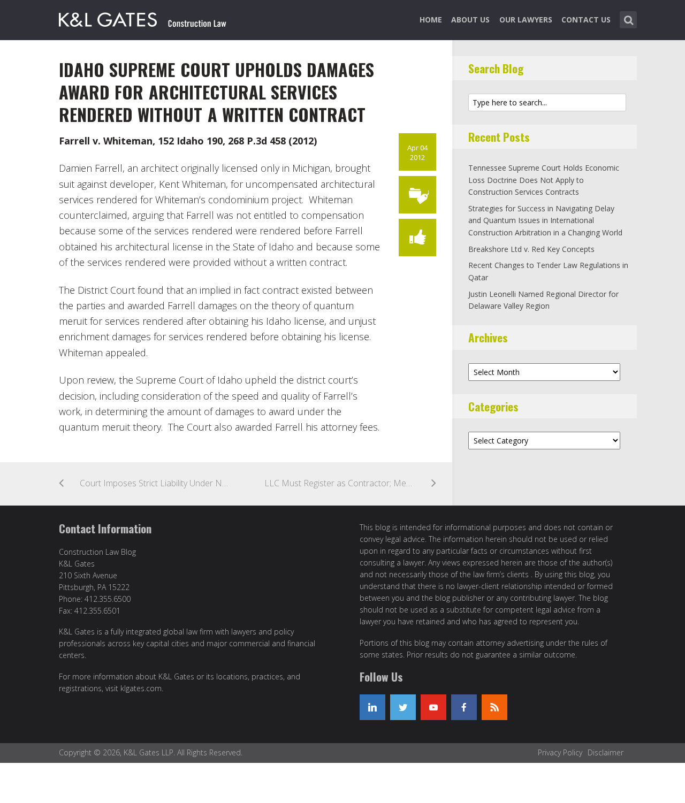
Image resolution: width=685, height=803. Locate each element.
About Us (470, 19)
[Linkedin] (372, 707)
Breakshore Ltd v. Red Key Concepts (531, 249)
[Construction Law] (144, 17)
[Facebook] (464, 707)
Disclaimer (605, 752)
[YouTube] (433, 707)
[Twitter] (403, 707)
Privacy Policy (560, 752)
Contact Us (586, 19)
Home (431, 19)
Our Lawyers (525, 19)
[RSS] (494, 707)
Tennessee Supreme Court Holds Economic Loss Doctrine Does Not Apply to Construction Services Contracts (543, 180)
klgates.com (141, 688)
